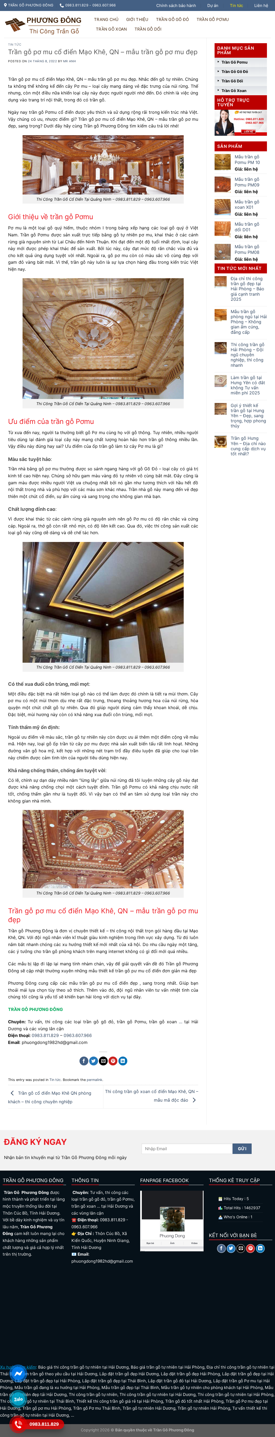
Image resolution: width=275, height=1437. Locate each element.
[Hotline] (18, 1424)
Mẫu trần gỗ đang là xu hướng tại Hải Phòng (57, 1387)
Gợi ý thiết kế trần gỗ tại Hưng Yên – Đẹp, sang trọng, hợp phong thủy (248, 416)
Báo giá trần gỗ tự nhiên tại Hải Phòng (167, 1367)
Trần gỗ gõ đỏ (172, 19)
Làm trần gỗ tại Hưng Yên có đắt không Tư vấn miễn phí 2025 (248, 385)
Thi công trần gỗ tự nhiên (93, 1394)
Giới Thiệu (137, 19)
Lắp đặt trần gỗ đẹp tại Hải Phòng (47, 1380)
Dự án (212, 5)
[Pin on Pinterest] (112, 1061)
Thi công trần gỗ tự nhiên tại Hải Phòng (235, 1394)
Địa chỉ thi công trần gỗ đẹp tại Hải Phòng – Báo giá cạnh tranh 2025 (247, 289)
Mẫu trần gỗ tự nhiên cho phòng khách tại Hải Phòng (212, 1387)
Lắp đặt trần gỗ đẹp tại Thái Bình (114, 1380)
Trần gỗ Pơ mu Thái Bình (96, 1408)
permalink (94, 1080)
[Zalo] (18, 1399)
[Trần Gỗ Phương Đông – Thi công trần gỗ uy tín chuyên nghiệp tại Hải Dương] (44, 24)
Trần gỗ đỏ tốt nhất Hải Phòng (194, 1401)
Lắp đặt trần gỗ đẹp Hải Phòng (190, 1373)
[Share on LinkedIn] (122, 1061)
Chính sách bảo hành (176, 5)
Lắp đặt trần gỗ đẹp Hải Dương (129, 1373)
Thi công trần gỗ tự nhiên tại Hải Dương (158, 1394)
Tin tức (236, 5)
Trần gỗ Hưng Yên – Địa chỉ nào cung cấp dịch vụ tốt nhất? (248, 446)
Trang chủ (106, 19)
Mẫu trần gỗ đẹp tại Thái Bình (130, 1387)
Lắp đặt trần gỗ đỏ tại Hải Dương (179, 1380)
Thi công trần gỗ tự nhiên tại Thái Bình (37, 1401)
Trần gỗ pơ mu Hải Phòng (46, 1408)
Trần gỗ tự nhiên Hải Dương (148, 1408)
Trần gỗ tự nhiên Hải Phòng (204, 1408)
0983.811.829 (45, 1035)
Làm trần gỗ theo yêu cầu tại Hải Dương (58, 1373)
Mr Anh (69, 61)
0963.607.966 (78, 1035)
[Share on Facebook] (83, 1061)
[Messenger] (18, 1373)
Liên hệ (261, 5)
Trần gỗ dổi (148, 29)
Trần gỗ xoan (111, 29)
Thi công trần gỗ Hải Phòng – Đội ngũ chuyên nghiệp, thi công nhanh (248, 355)
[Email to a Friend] (103, 1061)
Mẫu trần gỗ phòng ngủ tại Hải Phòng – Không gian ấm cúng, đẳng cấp (249, 322)
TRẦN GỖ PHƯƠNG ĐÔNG (35, 1009)
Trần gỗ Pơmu (213, 19)
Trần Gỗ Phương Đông (173, 1430)
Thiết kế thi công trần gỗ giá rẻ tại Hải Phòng (119, 1401)
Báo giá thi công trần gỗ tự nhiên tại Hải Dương (83, 1367)
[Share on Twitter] (93, 1061)
